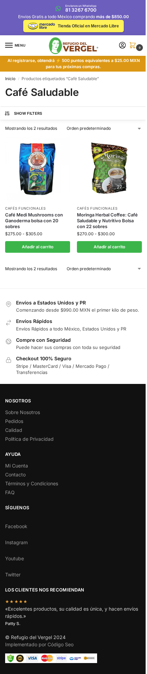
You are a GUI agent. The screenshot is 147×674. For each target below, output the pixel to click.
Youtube (14, 558)
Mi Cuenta (16, 466)
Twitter (13, 574)
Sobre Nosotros (22, 412)
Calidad (13, 430)
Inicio (10, 78)
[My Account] (122, 45)
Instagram (16, 542)
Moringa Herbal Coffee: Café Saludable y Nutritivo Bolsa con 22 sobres (107, 220)
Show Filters (28, 113)
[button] (134, 46)
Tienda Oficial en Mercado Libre (88, 26)
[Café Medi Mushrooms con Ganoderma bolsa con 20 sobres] (37, 169)
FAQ (10, 492)
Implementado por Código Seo (39, 644)
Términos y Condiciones (31, 483)
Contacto (15, 474)
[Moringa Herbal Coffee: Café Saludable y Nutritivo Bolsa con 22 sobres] (109, 169)
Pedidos (14, 421)
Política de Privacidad (29, 439)
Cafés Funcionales (25, 208)
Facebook (16, 526)
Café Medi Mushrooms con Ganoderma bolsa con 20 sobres (34, 220)
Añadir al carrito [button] (37, 246)
